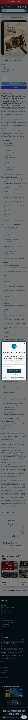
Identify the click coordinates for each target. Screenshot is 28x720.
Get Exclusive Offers (14, 370)
